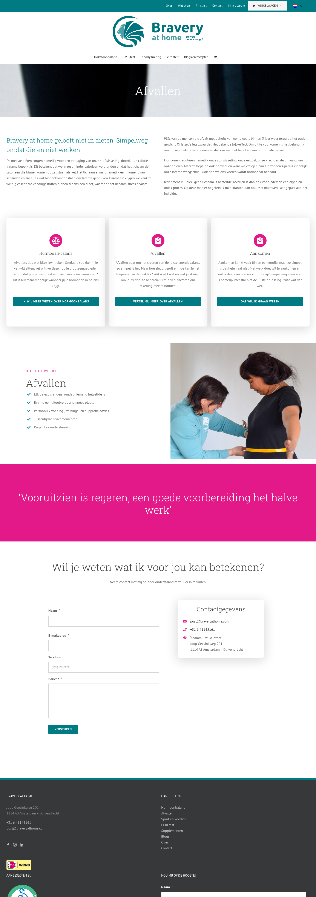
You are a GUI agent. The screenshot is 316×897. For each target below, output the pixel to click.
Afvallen (167, 813)
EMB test (167, 825)
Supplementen (172, 830)
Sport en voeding (174, 819)
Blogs (165, 836)
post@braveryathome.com (209, 621)
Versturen (63, 729)
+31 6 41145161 (202, 629)
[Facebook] (8, 844)
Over (164, 842)
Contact (166, 848)
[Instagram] (15, 844)
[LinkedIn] (21, 844)
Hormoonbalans (173, 807)
